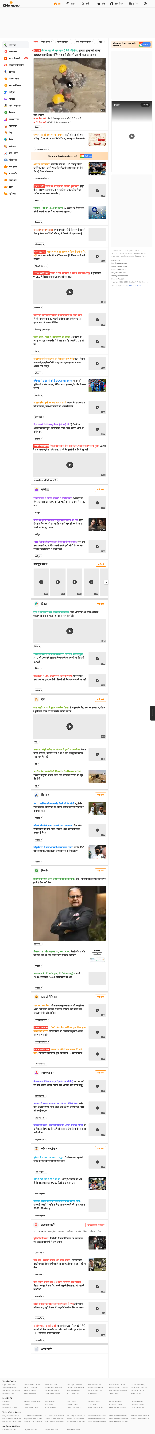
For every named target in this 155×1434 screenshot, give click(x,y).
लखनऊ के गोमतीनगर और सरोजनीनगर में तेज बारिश (119, 1418)
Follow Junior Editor (137, 1407)
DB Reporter (129, 251)
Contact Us (115, 256)
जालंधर (37, 690)
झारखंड (78, 1231)
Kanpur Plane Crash (94, 1385)
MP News (5, 1404)
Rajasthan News (72, 1404)
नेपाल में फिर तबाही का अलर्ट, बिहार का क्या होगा (77, 1421)
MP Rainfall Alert (8, 1393)
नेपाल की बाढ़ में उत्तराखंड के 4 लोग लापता (98, 1415)
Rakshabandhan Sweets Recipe (119, 1387)
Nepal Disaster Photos (95, 1387)
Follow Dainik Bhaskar (10, 1407)
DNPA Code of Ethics (135, 286)
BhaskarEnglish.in (119, 269)
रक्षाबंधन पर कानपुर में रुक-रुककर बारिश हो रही (98, 1421)
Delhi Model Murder (73, 1390)
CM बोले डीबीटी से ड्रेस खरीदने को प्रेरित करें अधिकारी (34, 1415)
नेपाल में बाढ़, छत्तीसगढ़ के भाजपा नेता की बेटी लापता (141, 1415)
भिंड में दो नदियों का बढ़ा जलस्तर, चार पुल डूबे (55, 1415)
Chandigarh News (137, 1401)
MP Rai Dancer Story (138, 1385)
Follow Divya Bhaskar (31, 1407)
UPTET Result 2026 (73, 1393)
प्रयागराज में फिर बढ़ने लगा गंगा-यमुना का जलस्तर (55, 1418)
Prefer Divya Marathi (52, 1407)
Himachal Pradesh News (32, 1401)
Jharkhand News (94, 1401)
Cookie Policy (130, 256)
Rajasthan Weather (30, 1393)
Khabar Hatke (92, 1393)
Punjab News (71, 1401)
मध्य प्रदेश (51, 1231)
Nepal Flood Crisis (51, 1385)
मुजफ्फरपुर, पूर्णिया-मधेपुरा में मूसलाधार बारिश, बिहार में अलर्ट (77, 1418)
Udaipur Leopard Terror (138, 1390)
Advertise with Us (117, 251)
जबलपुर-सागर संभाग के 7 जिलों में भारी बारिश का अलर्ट (12, 1415)
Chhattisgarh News (137, 1404)
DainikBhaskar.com (119, 263)
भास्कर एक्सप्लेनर (41, 149)
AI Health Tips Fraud (9, 1387)
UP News (27, 1404)
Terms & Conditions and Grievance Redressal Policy (128, 253)
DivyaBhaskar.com (119, 266)
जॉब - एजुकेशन (40, 1171)
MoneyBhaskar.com (119, 276)
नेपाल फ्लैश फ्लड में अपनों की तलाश (11, 1421)
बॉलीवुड (37, 439)
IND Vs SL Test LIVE (30, 1387)
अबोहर (37, 200)
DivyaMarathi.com (119, 273)
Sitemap (137, 251)
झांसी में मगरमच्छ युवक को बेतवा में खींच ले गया (119, 1415)
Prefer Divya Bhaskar (74, 1407)
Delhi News (6, 1401)
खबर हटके (38, 417)
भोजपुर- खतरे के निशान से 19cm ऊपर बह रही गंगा (34, 1418)
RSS (122, 256)
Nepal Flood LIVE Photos (32, 1385)
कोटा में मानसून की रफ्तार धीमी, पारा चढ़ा (77, 1415)
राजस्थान (61, 1231)
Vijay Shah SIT (114, 1393)
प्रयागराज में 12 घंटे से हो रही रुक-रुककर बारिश (34, 1421)
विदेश (37, 127)
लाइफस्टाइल (39, 1096)
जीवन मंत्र (38, 244)
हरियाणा (92, 1231)
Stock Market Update (52, 1393)
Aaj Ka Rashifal (136, 1393)
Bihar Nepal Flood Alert (74, 1385)
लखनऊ (37, 307)
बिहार (85, 1231)
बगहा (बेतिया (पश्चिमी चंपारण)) (45, 480)
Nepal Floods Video (9, 1385)
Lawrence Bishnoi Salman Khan (77, 1387)
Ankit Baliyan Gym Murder (11, 1390)
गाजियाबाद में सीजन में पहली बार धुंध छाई (141, 1418)
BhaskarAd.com (117, 279)
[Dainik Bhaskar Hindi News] (11, 5)
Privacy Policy (141, 256)
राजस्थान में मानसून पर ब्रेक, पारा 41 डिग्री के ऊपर (98, 1418)
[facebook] (92, 127)
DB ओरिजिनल (40, 266)
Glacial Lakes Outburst (117, 1385)
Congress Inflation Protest (118, 1390)
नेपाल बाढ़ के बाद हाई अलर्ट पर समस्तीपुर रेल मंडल (12, 1418)
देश (36, 351)
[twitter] (97, 127)
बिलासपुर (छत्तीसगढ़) (42, 329)
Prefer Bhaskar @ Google (117, 1407)
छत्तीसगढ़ (70, 1231)
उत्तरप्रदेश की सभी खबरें (96, 1225)
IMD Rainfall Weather (52, 1390)
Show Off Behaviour (30, 1390)
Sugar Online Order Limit (139, 1387)
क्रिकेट (37, 395)
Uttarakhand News (115, 1404)
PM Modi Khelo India (95, 1390)
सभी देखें (101, 564)
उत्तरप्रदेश (42, 1231)
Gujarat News (92, 1404)
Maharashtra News (115, 1401)
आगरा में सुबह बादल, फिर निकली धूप (54, 1421)
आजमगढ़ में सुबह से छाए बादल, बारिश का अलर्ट (119, 1421)
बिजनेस (37, 222)
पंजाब (99, 1231)
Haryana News (50, 1401)
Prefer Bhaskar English (95, 1407)
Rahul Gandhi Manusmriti (53, 1387)
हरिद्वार (37, 373)
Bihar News (49, 1404)
